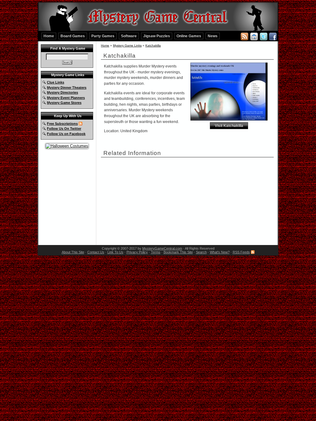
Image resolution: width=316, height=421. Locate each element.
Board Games (72, 36)
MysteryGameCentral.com (162, 248)
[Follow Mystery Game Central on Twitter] (263, 36)
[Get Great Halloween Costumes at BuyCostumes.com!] (67, 146)
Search (201, 252)
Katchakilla (153, 45)
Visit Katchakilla (229, 126)
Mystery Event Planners (66, 98)
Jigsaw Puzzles (156, 36)
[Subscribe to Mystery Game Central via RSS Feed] (244, 36)
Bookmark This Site (178, 252)
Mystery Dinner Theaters (66, 87)
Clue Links (55, 82)
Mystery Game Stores (64, 102)
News (213, 36)
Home (49, 36)
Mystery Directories (62, 92)
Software (129, 36)
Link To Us (115, 252)
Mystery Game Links (127, 45)
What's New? (220, 252)
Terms (155, 252)
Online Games (189, 36)
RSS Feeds (241, 252)
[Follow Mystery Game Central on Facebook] (273, 36)
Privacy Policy (137, 252)
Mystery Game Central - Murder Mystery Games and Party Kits (158, 16)
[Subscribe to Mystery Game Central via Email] (254, 36)
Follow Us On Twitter (64, 128)
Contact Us (95, 252)
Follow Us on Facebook (66, 134)
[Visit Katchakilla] (229, 119)
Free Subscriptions (62, 123)
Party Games (102, 36)
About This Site (73, 252)
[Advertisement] (150, 198)
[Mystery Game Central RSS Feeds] (80, 123)
